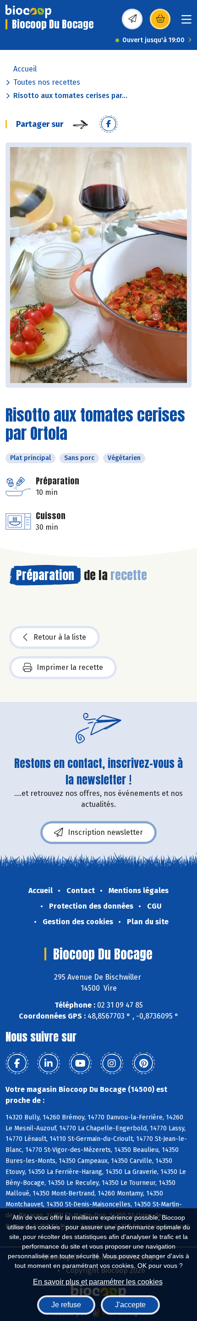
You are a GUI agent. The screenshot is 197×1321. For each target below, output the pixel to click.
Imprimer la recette (70, 667)
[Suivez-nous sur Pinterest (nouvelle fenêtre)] (143, 1063)
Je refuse (66, 1305)
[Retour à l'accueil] (28, 11)
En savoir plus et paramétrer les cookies (98, 1282)
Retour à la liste (59, 637)
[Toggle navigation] (186, 22)
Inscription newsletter (105, 832)
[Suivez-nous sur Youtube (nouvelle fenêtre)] (80, 1063)
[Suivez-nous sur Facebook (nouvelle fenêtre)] (16, 1063)
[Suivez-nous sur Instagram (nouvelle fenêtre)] (111, 1063)
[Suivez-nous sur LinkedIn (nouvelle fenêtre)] (48, 1063)
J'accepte (130, 1305)
